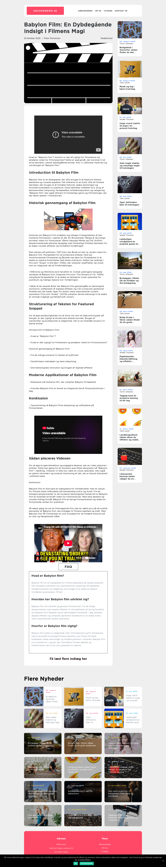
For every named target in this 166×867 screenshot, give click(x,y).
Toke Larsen (125, 82)
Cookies (108, 11)
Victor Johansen (126, 43)
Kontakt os (121, 11)
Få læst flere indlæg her (68, 659)
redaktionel (107, 38)
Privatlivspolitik (87, 863)
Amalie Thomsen (127, 119)
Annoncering (85, 11)
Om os (98, 11)
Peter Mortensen (52, 38)
